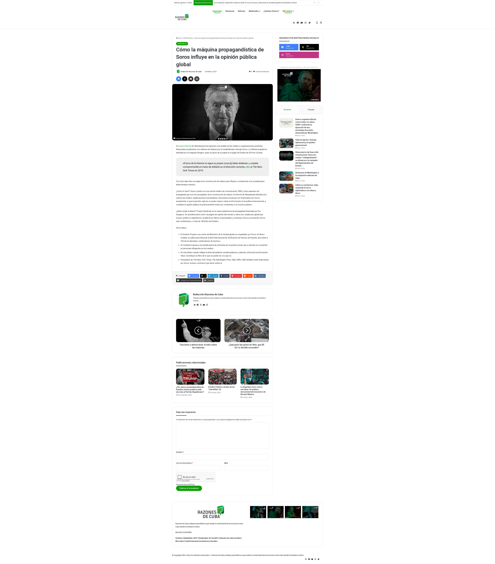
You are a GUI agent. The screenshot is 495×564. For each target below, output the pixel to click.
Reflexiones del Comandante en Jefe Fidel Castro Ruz (299, 67)
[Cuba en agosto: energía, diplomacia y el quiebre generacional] (286, 143)
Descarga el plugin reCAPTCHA (185, 484)
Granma (178, 538)
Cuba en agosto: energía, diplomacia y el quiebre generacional (306, 142)
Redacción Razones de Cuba (191, 72)
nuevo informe (185, 146)
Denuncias (229, 11)
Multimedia (253, 11)
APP (195, 538)
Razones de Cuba (182, 524)
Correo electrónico (184, 463)
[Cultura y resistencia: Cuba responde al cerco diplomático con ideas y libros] (286, 188)
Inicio (180, 38)
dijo (248, 166)
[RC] (182, 17)
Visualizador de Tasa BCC (208, 538)
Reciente (287, 109)
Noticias (241, 11)
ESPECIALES (188, 38)
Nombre (180, 452)
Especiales (217, 11)
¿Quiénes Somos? (271, 11)
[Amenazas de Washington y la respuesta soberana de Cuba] (286, 176)
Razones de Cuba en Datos (230, 538)
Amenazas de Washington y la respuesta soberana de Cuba (307, 175)
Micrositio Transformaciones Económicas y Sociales (196, 541)
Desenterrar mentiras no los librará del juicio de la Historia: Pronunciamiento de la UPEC (246, 3)
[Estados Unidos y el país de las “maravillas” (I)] (222, 377)
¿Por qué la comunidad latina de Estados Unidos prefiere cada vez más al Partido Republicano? (190, 389)
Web (226, 463)
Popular (311, 109)
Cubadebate (187, 538)
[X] (200, 304)
